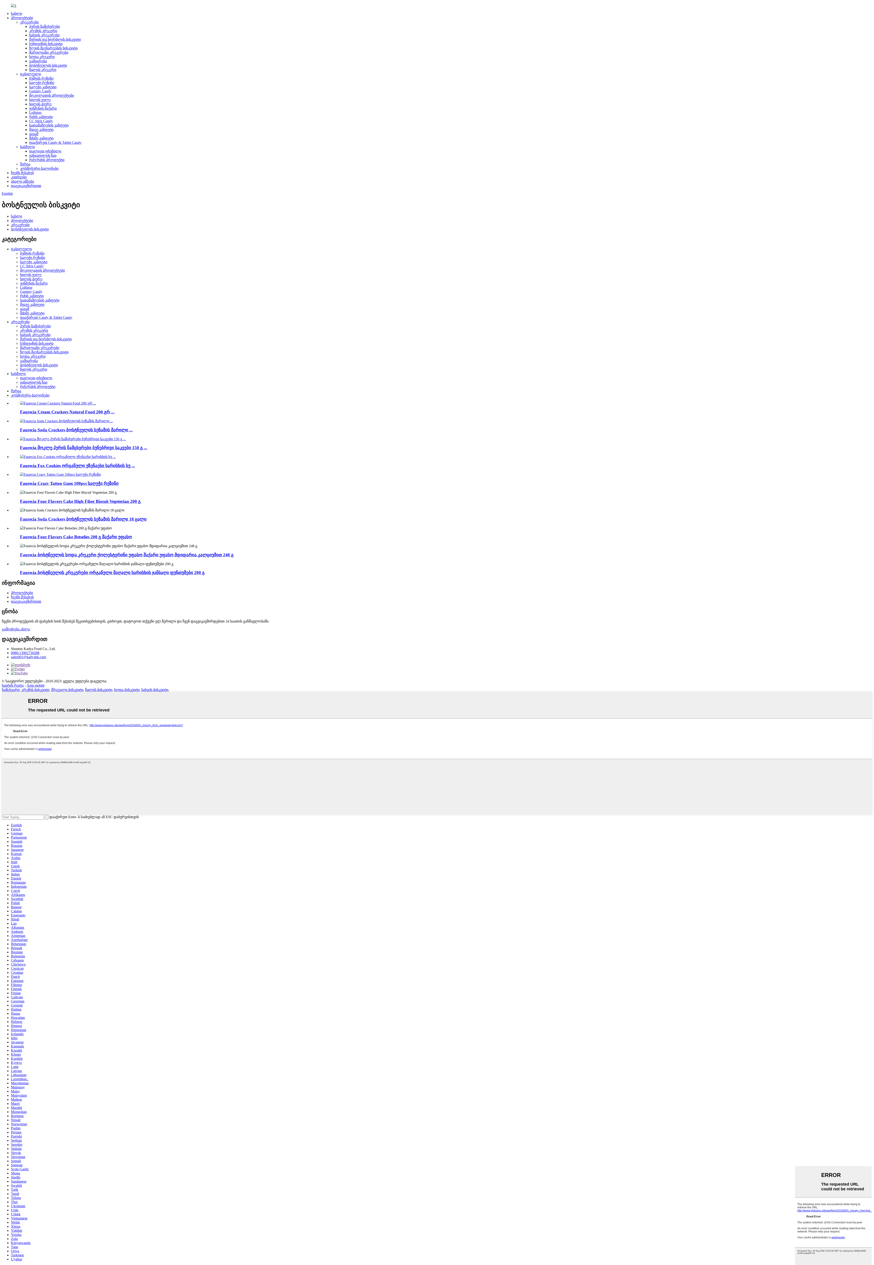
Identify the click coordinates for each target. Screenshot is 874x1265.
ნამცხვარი (11, 690)
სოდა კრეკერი (42, 57)
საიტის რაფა (13, 685)
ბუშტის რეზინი (41, 78)
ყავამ (33, 134)
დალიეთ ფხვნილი (45, 151)
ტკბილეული (30, 74)
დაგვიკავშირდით (26, 186)
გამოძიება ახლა (16, 629)
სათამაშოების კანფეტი (49, 125)
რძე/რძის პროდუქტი (46, 160)
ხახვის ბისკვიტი (154, 690)
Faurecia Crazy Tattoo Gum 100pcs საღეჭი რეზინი (69, 483)
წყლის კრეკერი (42, 70)
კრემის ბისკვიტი (35, 690)
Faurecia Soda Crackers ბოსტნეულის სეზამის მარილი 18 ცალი (83, 519)
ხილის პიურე (40, 104)
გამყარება (38, 61)
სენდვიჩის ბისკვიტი (46, 44)
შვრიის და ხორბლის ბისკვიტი (55, 39)
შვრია (25, 164)
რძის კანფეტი (41, 117)
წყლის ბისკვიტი (98, 690)
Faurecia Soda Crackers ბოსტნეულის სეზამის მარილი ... (76, 430)
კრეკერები (29, 22)
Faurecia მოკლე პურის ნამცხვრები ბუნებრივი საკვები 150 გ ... (83, 447)
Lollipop (35, 112)
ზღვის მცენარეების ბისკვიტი (53, 48)
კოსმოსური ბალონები (39, 168)
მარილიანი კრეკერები (48, 52)
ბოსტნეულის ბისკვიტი (48, 65)
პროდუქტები (22, 18)
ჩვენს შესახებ (22, 173)
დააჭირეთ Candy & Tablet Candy (55, 142)
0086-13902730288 (25, 653)
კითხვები (19, 177)
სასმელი (27, 147)
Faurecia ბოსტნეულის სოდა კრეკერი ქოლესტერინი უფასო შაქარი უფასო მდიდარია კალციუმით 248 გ (127, 554)
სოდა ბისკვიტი (127, 690)
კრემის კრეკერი (43, 31)
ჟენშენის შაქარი (43, 108)
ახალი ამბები (22, 181)
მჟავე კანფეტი (41, 130)
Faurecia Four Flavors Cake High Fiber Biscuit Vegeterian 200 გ (80, 501)
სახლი (16, 13)
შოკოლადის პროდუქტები (51, 95)
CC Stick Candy (41, 121)
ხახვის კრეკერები (44, 35)
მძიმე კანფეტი (41, 138)
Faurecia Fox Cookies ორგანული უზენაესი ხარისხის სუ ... (77, 465)
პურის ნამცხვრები (44, 26)
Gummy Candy (40, 91)
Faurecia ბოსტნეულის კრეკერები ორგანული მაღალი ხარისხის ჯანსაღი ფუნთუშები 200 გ (112, 572)
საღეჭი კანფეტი (42, 87)
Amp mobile (36, 685)
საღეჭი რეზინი (41, 83)
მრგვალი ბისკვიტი (67, 690)
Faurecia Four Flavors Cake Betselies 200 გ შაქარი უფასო (76, 536)
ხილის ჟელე (40, 100)
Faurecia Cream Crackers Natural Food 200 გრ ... (67, 412)
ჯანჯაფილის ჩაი (42, 155)
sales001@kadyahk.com (28, 657)
